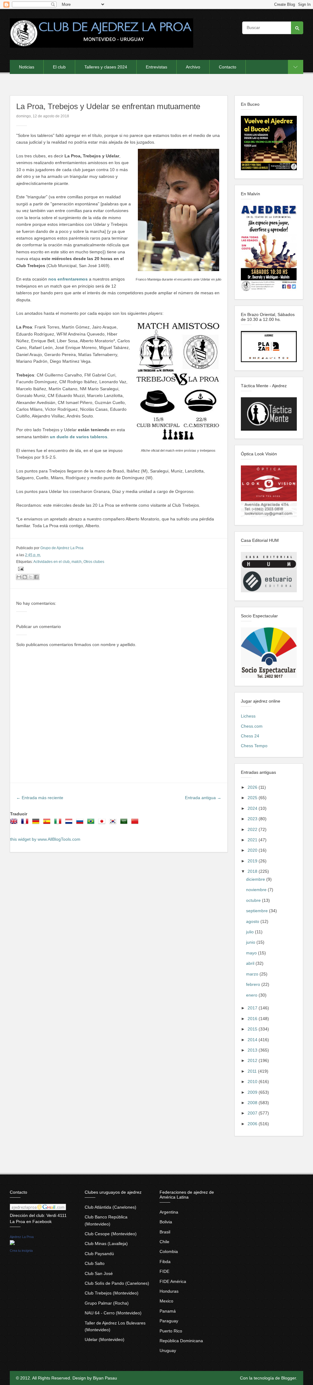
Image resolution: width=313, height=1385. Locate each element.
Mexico (166, 1301)
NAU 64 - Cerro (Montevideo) (113, 1312)
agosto (253, 921)
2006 (253, 1123)
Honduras (169, 1291)
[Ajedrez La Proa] (12, 1243)
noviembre (257, 889)
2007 (253, 1113)
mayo (252, 952)
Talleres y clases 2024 (105, 66)
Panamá (168, 1311)
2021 (253, 839)
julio (250, 931)
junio (251, 942)
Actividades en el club (51, 562)
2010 (253, 1081)
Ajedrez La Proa (22, 1237)
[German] (37, 823)
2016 (253, 1018)
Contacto (227, 66)
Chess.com (252, 726)
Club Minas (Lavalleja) (106, 1243)
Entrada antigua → (203, 797)
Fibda (165, 1261)
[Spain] (48, 823)
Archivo (193, 66)
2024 (253, 808)
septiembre (257, 910)
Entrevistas (156, 66)
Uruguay (168, 1350)
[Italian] (59, 823)
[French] (26, 823)
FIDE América (173, 1281)
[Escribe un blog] (25, 577)
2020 (253, 850)
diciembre (256, 879)
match (77, 562)
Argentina (169, 1212)
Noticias (26, 66)
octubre (254, 900)
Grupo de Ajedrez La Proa (61, 548)
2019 (253, 860)
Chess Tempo (254, 745)
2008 (253, 1102)
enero (252, 995)
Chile (164, 1241)
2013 (253, 1050)
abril (251, 963)
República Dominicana (181, 1340)
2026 (253, 787)
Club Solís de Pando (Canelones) (117, 1283)
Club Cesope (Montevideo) (111, 1233)
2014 (253, 1039)
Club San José (99, 1273)
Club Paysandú (99, 1253)
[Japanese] (103, 823)
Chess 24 (250, 735)
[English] (15, 823)
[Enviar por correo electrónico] (19, 577)
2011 (253, 1071)
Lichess (248, 716)
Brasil (165, 1231)
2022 (253, 829)
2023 (253, 818)
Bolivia (166, 1221)
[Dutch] (70, 823)
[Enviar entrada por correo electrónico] (20, 569)
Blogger (288, 1378)
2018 (253, 871)
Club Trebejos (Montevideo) (111, 1293)
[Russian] (81, 823)
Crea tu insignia (21, 1250)
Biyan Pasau (105, 1378)
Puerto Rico (171, 1330)
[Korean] (114, 823)
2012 (253, 1060)
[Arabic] (125, 823)
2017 (253, 1007)
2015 (253, 1029)
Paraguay (169, 1320)
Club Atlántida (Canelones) (110, 1207)
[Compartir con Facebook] (36, 577)
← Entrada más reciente (39, 797)
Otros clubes (93, 562)
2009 (253, 1092)
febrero (253, 984)
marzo (253, 974)
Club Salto (95, 1263)
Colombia (169, 1251)
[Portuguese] (92, 823)
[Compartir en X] (31, 577)
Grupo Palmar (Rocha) (107, 1303)
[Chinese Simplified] (136, 823)
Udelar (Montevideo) (104, 1339)
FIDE (164, 1271)
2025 (253, 797)
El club (59, 66)
